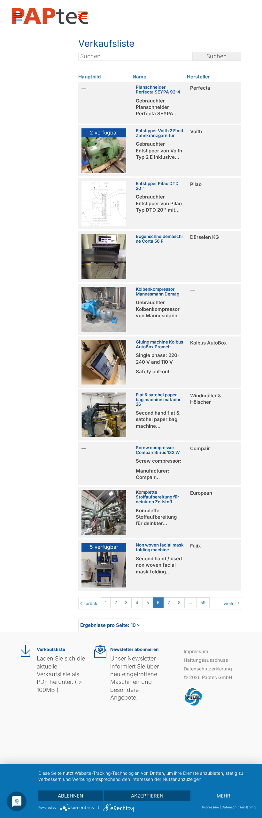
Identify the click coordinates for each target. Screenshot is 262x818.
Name (139, 77)
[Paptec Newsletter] (100, 651)
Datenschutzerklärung (208, 668)
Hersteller (198, 77)
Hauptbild (89, 77)
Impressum (196, 651)
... (190, 602)
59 (202, 602)
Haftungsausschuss (206, 660)
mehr (223, 796)
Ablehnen (70, 796)
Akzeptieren (147, 796)
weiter (230, 603)
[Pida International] (193, 696)
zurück (90, 603)
